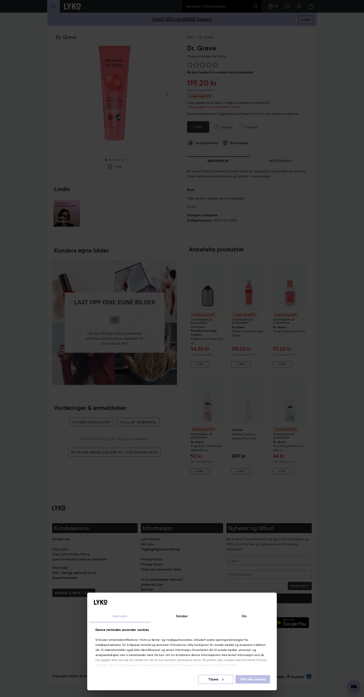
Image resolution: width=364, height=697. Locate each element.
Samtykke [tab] (119, 616)
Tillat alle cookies (253, 679)
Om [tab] (244, 616)
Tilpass (213, 679)
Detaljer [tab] (182, 616)
